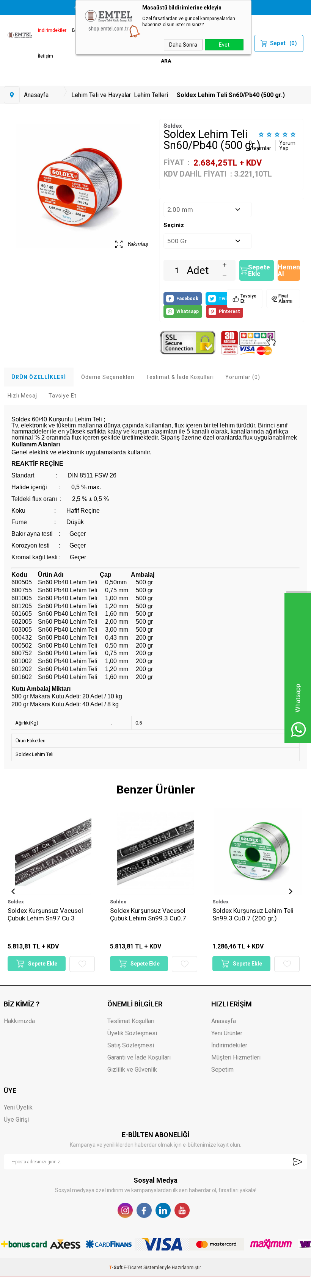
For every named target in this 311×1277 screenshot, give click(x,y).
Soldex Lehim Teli (34, 754)
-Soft (116, 1267)
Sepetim (222, 1069)
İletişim (45, 56)
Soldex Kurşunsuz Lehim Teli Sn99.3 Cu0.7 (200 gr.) (150, 914)
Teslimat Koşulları (130, 1021)
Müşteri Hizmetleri (236, 1057)
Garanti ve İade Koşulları (139, 1057)
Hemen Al (289, 270)
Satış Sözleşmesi (130, 1045)
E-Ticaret (133, 1267)
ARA (166, 61)
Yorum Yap (287, 145)
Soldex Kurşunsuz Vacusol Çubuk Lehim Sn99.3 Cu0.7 (46, 914)
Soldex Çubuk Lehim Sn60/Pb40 (257, 910)
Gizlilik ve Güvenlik (132, 1069)
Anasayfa (223, 1021)
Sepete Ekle (259, 270)
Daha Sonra (183, 45)
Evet (224, 45)
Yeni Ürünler (226, 1033)
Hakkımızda (19, 1021)
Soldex (16, 902)
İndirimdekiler (52, 30)
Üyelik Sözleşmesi (132, 1033)
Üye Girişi (16, 1119)
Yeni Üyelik (18, 1107)
